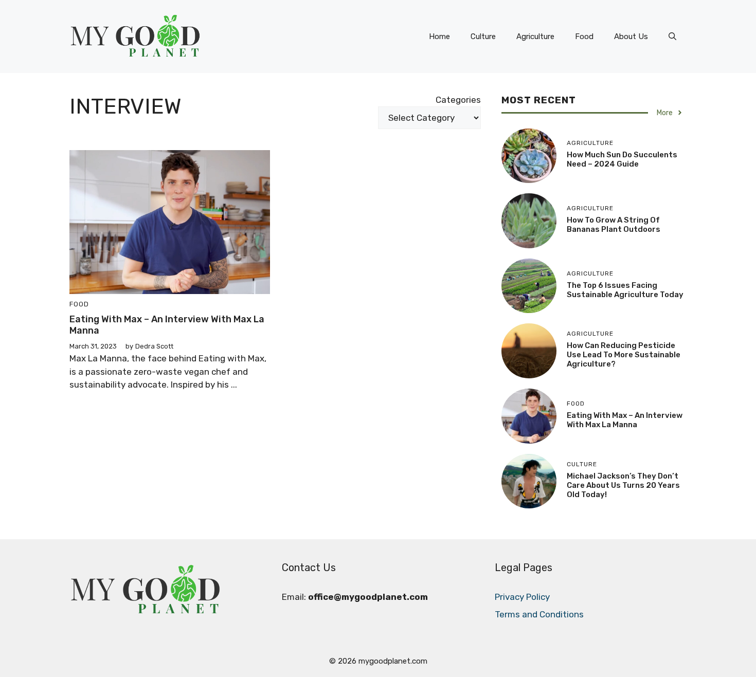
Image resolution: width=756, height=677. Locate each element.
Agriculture (535, 36)
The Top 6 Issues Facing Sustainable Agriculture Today (625, 290)
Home (439, 36)
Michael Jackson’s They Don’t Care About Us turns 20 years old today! (623, 485)
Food (584, 36)
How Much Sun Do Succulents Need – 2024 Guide (622, 159)
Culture (483, 36)
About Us (631, 36)
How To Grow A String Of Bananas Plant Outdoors (613, 224)
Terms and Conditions (539, 614)
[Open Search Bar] (672, 36)
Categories (458, 100)
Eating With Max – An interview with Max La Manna (166, 325)
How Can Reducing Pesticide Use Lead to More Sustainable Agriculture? (623, 355)
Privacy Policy (522, 597)
